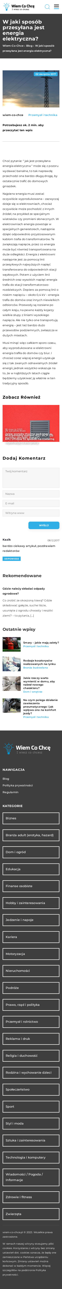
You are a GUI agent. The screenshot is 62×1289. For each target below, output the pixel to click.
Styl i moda (15, 1123)
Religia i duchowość (22, 1056)
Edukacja (13, 869)
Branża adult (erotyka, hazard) (30, 835)
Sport (10, 1106)
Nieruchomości (18, 971)
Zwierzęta (13, 1214)
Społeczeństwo (17, 1089)
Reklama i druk (18, 1039)
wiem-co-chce (13, 115)
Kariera (11, 937)
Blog (6, 778)
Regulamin (10, 792)
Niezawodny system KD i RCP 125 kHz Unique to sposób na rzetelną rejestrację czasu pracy (29, 439)
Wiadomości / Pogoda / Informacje (24, 1177)
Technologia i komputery (25, 1157)
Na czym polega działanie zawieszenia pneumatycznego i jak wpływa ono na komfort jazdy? (40, 706)
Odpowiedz (11, 558)
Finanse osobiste (19, 886)
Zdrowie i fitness (19, 1197)
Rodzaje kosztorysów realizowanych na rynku (39, 662)
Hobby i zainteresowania (25, 903)
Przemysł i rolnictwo (22, 1022)
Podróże (12, 988)
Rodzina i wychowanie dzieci (28, 1072)
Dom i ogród (16, 852)
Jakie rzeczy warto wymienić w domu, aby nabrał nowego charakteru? (39, 683)
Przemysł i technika (42, 115)
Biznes (11, 818)
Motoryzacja (15, 954)
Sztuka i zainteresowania (25, 1140)
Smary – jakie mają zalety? (41, 642)
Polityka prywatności (18, 785)
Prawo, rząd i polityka (23, 1005)
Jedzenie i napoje (19, 920)
